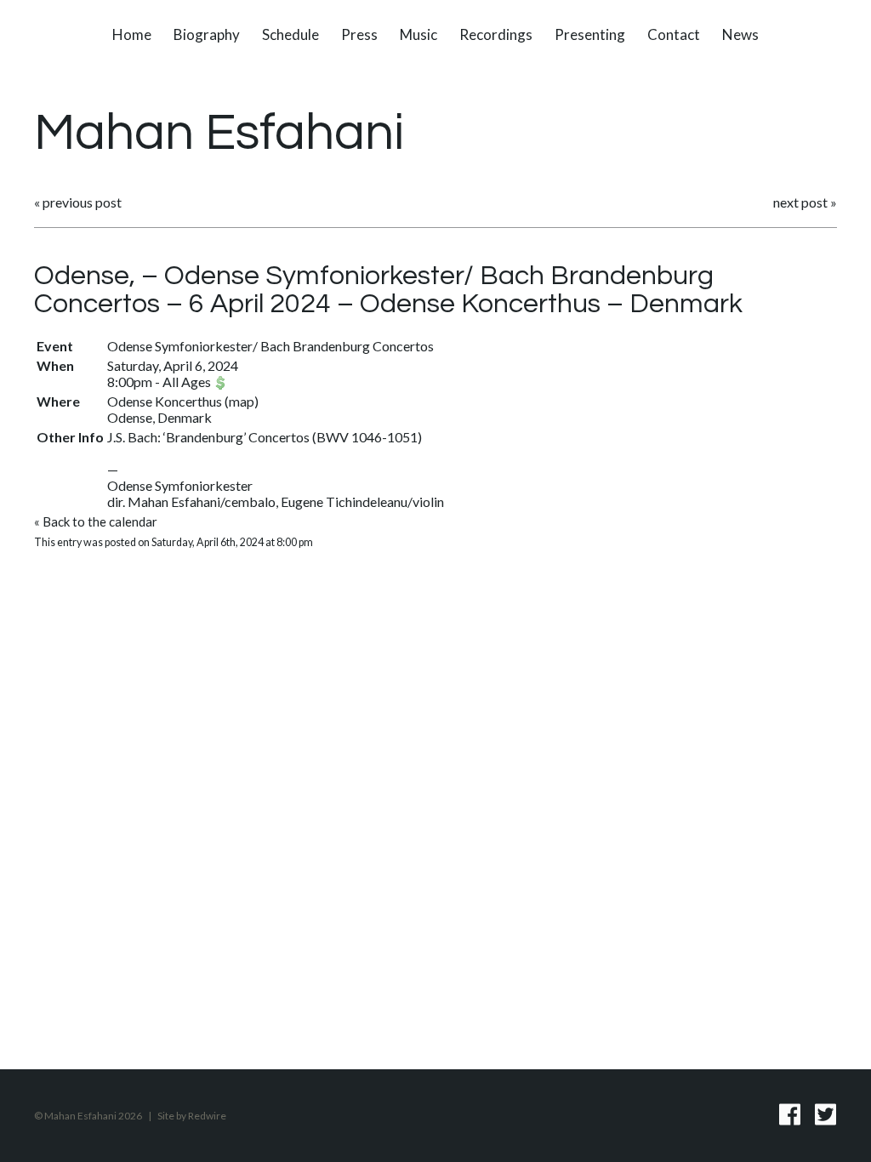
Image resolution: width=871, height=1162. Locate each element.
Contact (673, 34)
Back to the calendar (100, 521)
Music (418, 34)
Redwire (207, 1115)
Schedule (290, 34)
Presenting (590, 34)
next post (800, 202)
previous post (82, 202)
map (241, 401)
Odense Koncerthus (164, 401)
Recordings (495, 34)
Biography (207, 34)
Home (131, 34)
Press (359, 34)
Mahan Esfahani (219, 133)
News (740, 34)
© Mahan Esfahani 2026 (88, 1115)
